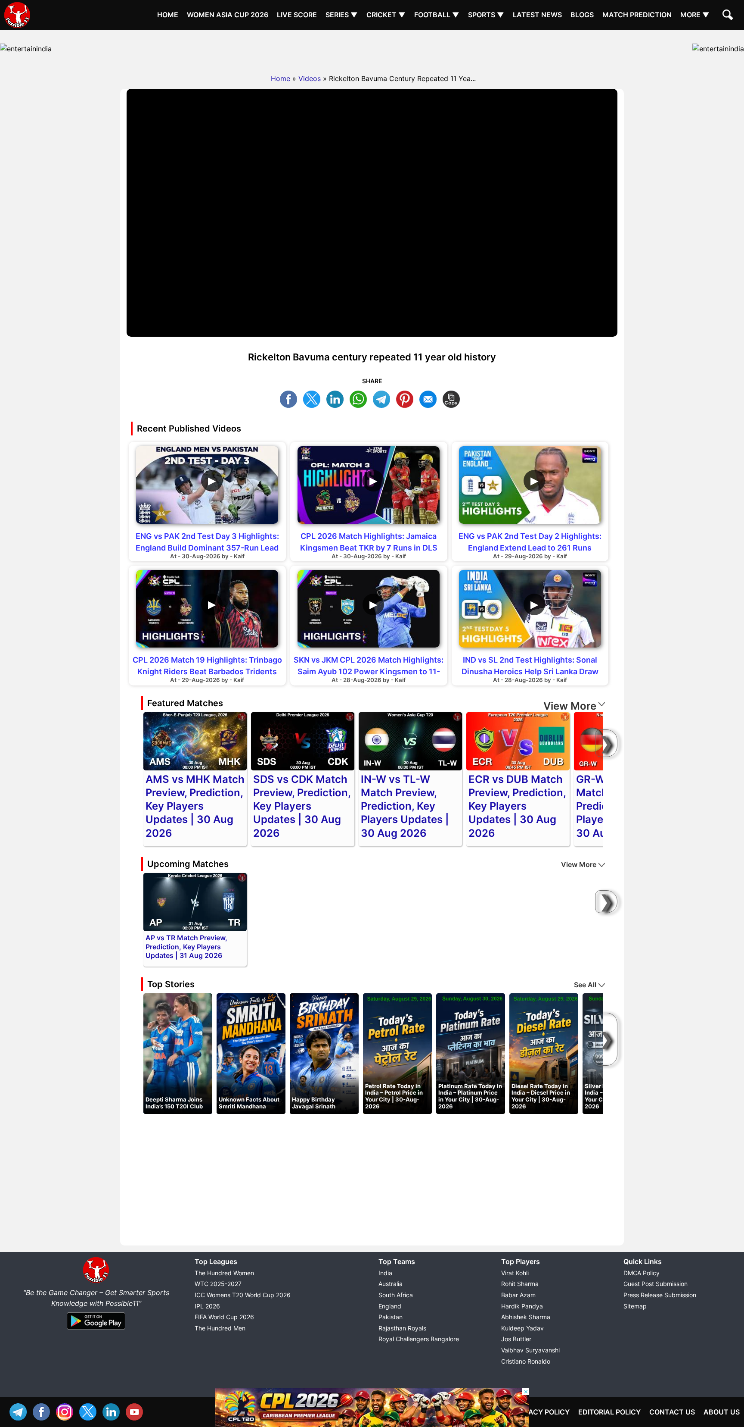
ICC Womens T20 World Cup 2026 (243, 1295)
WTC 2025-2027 (218, 1283)
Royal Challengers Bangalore (418, 1339)
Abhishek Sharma (525, 1317)
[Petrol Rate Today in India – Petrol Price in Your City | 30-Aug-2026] (397, 1053)
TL (383, 398)
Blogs (582, 14)
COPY (453, 398)
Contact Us (672, 1412)
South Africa (395, 1295)
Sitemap (635, 1306)
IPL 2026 (207, 1306)
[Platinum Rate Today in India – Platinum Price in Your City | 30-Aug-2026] (470, 1053)
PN (407, 398)
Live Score (297, 14)
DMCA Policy (641, 1273)
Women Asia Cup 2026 (227, 14)
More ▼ (695, 14)
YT (136, 1411)
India (385, 1273)
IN (113, 1411)
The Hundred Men (220, 1328)
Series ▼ (342, 14)
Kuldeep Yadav (522, 1328)
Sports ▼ (486, 14)
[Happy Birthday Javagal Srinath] (324, 1053)
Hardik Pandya (522, 1306)
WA (360, 398)
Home (167, 14)
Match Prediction (637, 14)
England (389, 1306)
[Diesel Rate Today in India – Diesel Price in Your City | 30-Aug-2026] (543, 1053)
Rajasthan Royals (402, 1328)
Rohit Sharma (520, 1283)
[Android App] (96, 1330)
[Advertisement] (372, 49)
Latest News (537, 14)
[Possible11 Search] (729, 16)
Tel (20, 1411)
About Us (722, 1412)
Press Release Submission (659, 1295)
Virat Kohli (515, 1273)
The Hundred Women (224, 1273)
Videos (309, 78)
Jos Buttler (516, 1339)
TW (314, 398)
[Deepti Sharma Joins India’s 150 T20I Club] (177, 1053)
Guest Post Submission (655, 1283)
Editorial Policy (609, 1412)
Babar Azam (518, 1295)
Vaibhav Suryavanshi (530, 1350)
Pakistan (390, 1317)
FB (290, 398)
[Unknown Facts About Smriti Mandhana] (251, 1053)
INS (67, 1411)
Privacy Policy (541, 1412)
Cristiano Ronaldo (525, 1361)
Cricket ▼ (386, 14)
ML (430, 398)
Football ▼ (436, 14)
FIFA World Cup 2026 (224, 1317)
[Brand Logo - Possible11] (96, 1281)
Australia (390, 1283)
